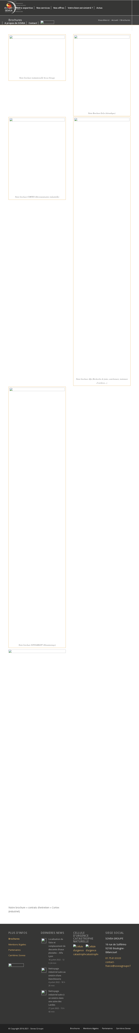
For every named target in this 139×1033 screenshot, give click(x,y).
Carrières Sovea (16, 955)
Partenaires (14, 949)
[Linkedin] (3, 38)
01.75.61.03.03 (113, 958)
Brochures (13, 938)
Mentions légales (17, 944)
